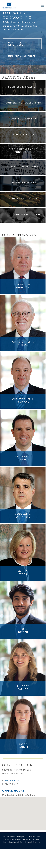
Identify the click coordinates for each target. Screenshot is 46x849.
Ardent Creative (34, 842)
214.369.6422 (12, 780)
